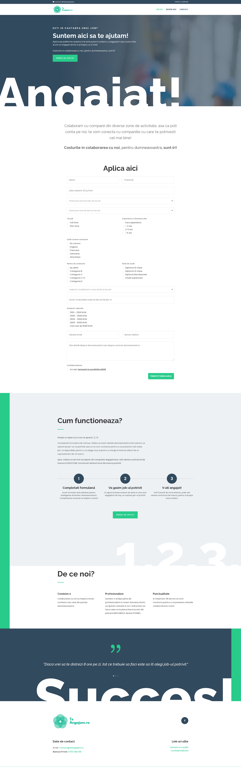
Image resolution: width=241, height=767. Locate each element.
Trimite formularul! (161, 376)
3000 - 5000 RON (78, 322)
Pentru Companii (181, 2)
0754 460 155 (74, 751)
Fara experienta (133, 222)
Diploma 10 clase (133, 267)
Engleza (74, 246)
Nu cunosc (75, 243)
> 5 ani (128, 232)
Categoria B (76, 271)
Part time (74, 226)
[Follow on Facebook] (184, 720)
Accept (88, 369)
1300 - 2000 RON (78, 312)
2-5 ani (129, 229)
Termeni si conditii (179, 747)
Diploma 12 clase (133, 271)
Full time (74, 222)
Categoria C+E (77, 277)
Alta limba (75, 257)
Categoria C (76, 274)
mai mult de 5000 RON (81, 325)
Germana (75, 253)
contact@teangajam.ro (71, 747)
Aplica (159, 10)
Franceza (74, 250)
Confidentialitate (179, 750)
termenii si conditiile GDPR (92, 369)
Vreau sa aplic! (65, 58)
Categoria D (76, 281)
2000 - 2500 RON (78, 315)
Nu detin (74, 267)
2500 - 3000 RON (78, 319)
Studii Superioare (134, 277)
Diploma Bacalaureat (136, 274)
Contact (183, 10)
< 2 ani (128, 226)
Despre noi (171, 10)
